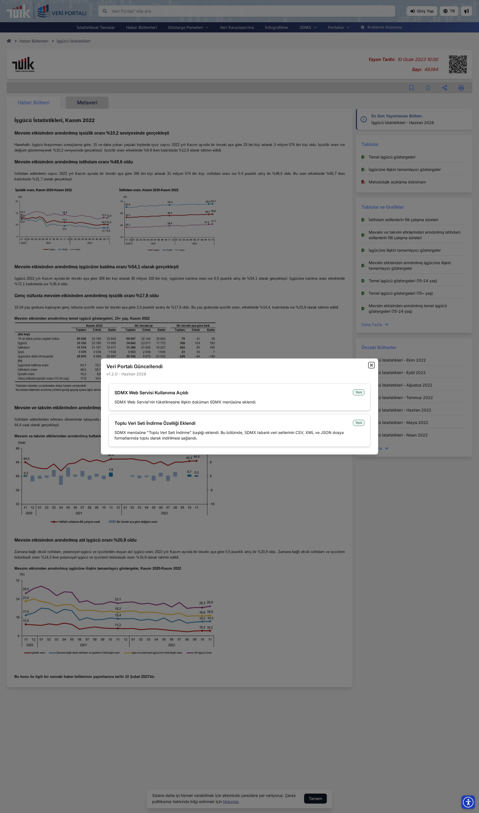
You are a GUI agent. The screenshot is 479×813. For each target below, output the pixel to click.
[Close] (371, 365)
